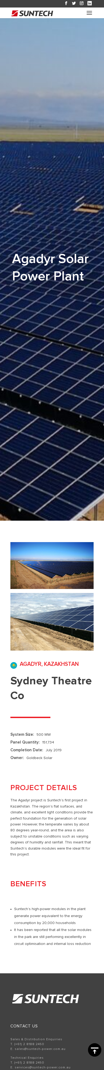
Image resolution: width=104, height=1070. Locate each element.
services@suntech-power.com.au (43, 1067)
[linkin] (89, 3)
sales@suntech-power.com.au (40, 1049)
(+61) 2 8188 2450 (29, 1044)
